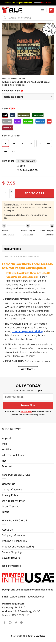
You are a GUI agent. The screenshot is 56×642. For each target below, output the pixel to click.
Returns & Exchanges (14, 540)
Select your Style (12, 90)
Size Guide (15, 136)
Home (4, 79)
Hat (4, 460)
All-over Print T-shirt (14, 455)
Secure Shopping (12, 552)
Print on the (8, 160)
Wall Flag (7, 449)
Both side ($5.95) (29, 170)
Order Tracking (10, 506)
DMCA (5, 512)
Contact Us (8, 483)
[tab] (28, 248)
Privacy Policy (26, 412)
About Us (7, 529)
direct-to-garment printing (27, 331)
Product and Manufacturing (18, 546)
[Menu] (42, 10)
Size (11, 135)
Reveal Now (28, 405)
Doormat (7, 466)
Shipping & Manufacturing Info (21, 256)
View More (27, 369)
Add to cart (34, 193)
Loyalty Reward (11, 557)
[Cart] (51, 10)
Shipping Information (14, 535)
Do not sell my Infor (13, 500)
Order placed (8, 234)
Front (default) (27, 161)
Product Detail (12, 249)
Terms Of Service (12, 489)
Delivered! (49, 234)
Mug (4, 443)
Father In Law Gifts (18, 79)
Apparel (6, 438)
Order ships (28, 234)
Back (22, 165)
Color (5, 108)
